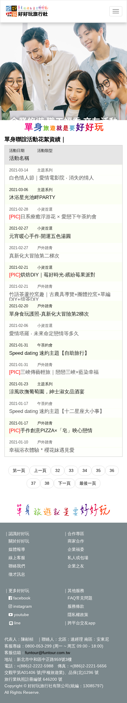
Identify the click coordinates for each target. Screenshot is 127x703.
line (17, 623)
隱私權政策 (76, 614)
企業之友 (74, 566)
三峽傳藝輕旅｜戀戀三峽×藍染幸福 (54, 372)
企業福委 (74, 549)
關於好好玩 (16, 541)
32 (57, 470)
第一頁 (19, 470)
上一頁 (40, 470)
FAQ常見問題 (78, 598)
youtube (21, 614)
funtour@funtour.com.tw (47, 652)
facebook (21, 598)
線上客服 (14, 557)
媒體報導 (14, 549)
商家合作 (74, 541)
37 (33, 483)
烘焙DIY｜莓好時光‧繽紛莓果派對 (52, 275)
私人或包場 (76, 557)
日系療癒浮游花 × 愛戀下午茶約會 (53, 217)
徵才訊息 (14, 574)
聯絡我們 (14, 566)
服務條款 (74, 606)
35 (98, 470)
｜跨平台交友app (79, 623)
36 (112, 470)
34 (84, 470)
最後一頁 (87, 483)
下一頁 (64, 483)
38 (47, 483)
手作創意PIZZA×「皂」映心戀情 (50, 430)
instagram (22, 606)
